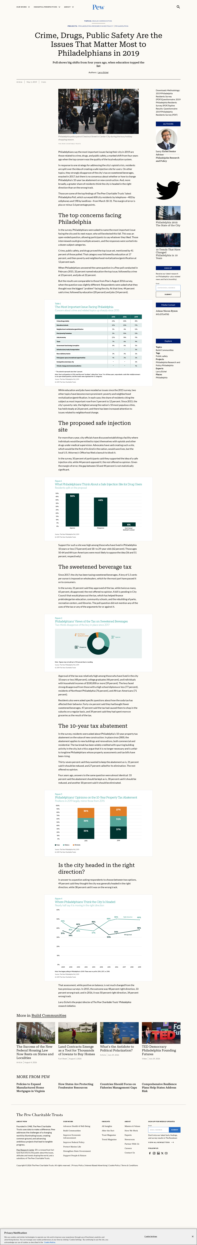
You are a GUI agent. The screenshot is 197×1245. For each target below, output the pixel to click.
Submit (168, 294)
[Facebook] (149, 1153)
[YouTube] (166, 1153)
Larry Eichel (161, 371)
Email (157, 283)
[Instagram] (154, 1153)
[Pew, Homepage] (98, 7)
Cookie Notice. (50, 1242)
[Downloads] (179, 87)
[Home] (39, 1114)
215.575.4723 (162, 314)
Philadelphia (167, 365)
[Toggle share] (172, 87)
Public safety (162, 356)
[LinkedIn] (158, 1153)
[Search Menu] (178, 7)
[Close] (193, 1237)
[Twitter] (162, 1153)
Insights (106, 1121)
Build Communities (165, 350)
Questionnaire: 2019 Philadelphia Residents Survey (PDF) (168, 102)
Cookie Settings (150, 1236)
